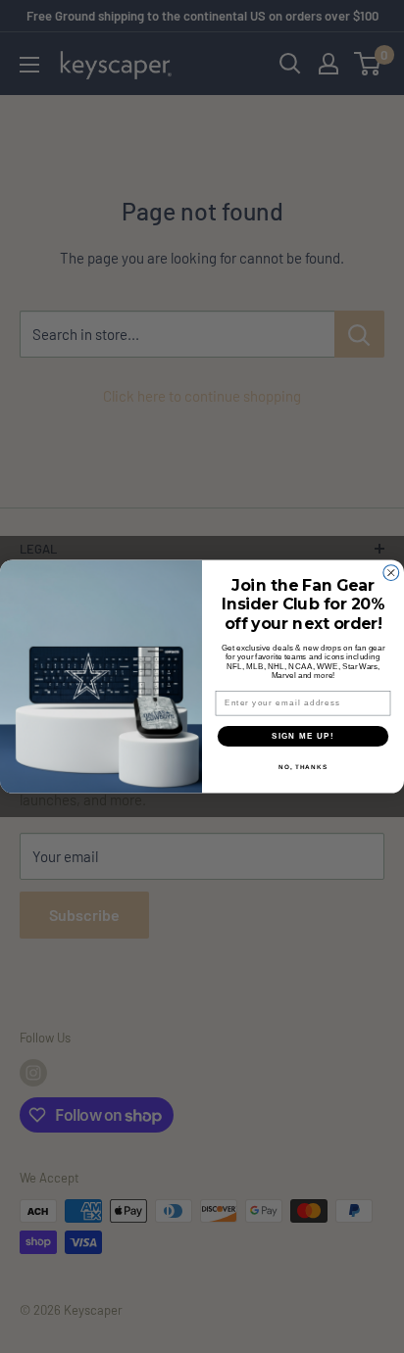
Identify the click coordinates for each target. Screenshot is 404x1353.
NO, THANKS (303, 767)
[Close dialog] (391, 573)
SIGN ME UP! (303, 736)
